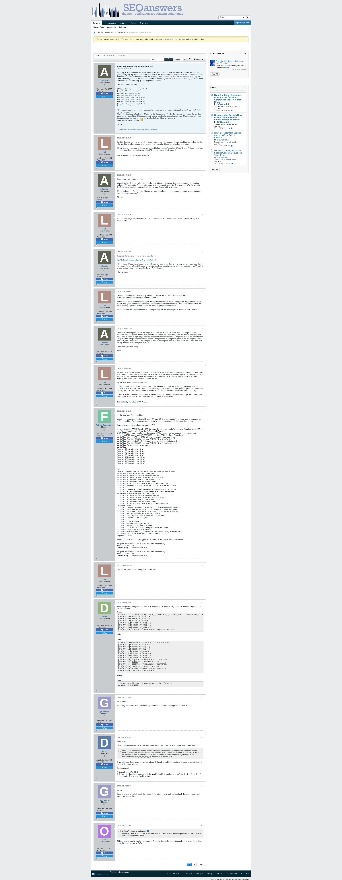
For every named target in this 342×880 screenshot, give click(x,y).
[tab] (97, 55)
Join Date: (101, 89)
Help (168, 874)
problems (154, 129)
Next (201, 865)
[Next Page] (190, 58)
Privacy (189, 874)
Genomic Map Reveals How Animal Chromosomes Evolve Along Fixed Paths (228, 117)
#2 (202, 138)
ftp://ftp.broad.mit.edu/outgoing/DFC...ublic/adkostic (137, 260)
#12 (202, 698)
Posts (97, 55)
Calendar (122, 27)
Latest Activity (109, 55)
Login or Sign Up (241, 23)
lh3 (130, 155)
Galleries (144, 23)
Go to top (244, 874)
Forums (96, 23)
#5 (202, 252)
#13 (202, 737)
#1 (202, 66)
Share (106, 93)
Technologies (110, 23)
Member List (111, 27)
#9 (202, 411)
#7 (202, 329)
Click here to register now (175, 39)
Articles (123, 23)
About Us (233, 874)
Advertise (206, 874)
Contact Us (178, 874)
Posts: (99, 91)
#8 (202, 368)
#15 (202, 826)
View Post (148, 831)
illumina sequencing (137, 129)
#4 (202, 215)
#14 (202, 786)
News (133, 23)
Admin (197, 874)
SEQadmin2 (223, 63)
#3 (202, 175)
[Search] (247, 17)
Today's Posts (99, 27)
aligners (124, 129)
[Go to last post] (231, 110)
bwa (129, 129)
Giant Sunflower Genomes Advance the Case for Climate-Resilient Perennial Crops (227, 98)
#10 (202, 566)
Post (105, 97)
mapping (147, 129)
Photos (121, 55)
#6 (202, 292)
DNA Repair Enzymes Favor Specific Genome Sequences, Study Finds (228, 152)
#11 (202, 603)
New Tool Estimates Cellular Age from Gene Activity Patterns (227, 135)
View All (215, 74)
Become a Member (220, 874)
